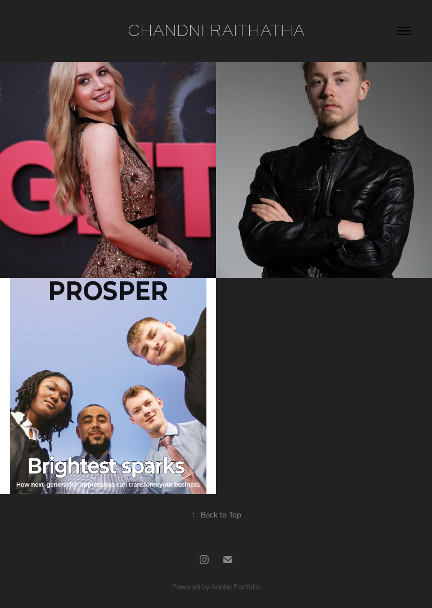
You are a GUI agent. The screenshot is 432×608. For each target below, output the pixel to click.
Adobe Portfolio (235, 587)
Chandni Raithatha (216, 30)
